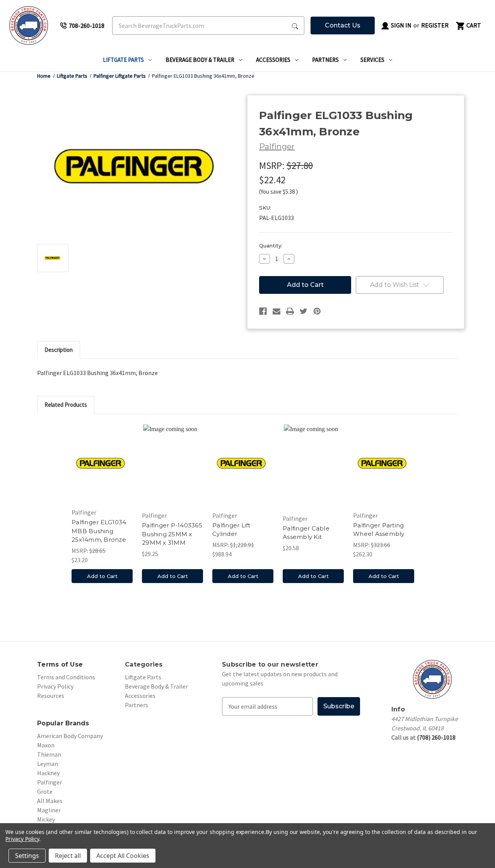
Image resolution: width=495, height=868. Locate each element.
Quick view (102, 463)
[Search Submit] (295, 25)
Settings (27, 855)
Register (435, 25)
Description (58, 349)
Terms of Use (60, 664)
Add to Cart (102, 576)
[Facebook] (263, 311)
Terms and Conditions (66, 677)
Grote (45, 791)
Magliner (49, 810)
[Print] (290, 311)
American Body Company (70, 736)
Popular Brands (63, 723)
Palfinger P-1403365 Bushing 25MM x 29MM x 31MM (172, 534)
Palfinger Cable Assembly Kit (306, 533)
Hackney (48, 773)
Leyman (47, 763)
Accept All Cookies (122, 855)
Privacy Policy (55, 686)
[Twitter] (303, 311)
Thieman (49, 754)
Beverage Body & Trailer (200, 59)
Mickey (46, 819)
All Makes (49, 801)
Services (372, 59)
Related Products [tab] (65, 404)
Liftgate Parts (123, 59)
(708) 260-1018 (436, 737)
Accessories (273, 59)
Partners (325, 59)
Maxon (46, 745)
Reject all (68, 855)
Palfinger (49, 782)
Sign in (400, 25)
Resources (50, 695)
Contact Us (342, 25)
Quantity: (270, 245)
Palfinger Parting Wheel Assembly (379, 530)
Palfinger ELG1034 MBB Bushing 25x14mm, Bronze (99, 530)
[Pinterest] (317, 311)
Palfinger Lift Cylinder (231, 530)
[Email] (276, 311)
